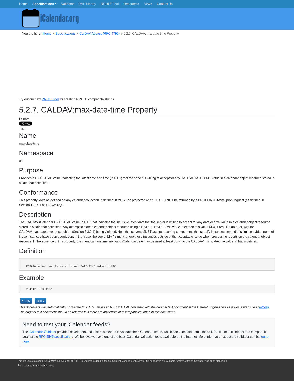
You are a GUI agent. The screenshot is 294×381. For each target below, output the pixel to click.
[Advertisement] (139, 69)
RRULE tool (50, 99)
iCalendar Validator (42, 332)
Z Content (50, 361)
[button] (44, 4)
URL (22, 129)
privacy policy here (42, 365)
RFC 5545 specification (55, 336)
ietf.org (264, 307)
